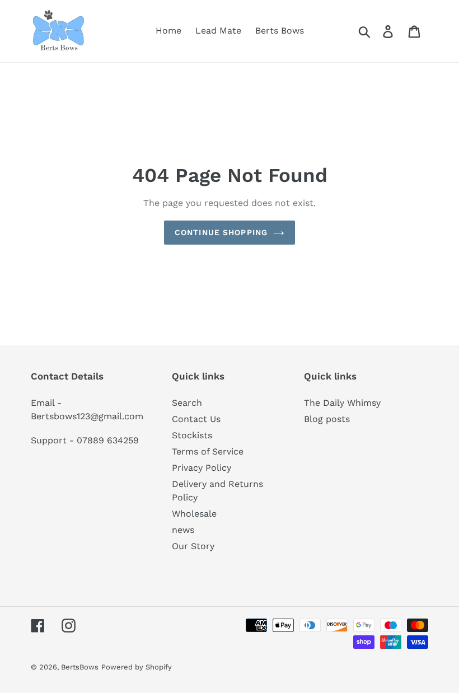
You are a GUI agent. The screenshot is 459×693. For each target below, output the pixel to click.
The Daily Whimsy (342, 402)
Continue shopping (221, 232)
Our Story (193, 546)
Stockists (192, 435)
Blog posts (327, 419)
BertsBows (80, 667)
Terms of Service (207, 451)
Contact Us (196, 419)
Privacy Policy (201, 467)
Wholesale (194, 513)
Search (187, 402)
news (183, 530)
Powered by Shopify (136, 667)
